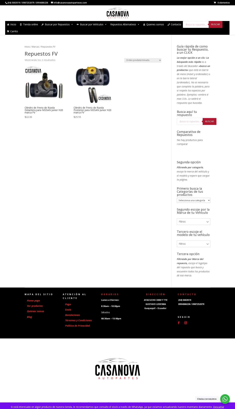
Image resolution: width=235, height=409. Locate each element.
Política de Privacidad (77, 325)
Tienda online (30, 24)
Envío (68, 309)
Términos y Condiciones (78, 320)
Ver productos (35, 305)
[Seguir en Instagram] (185, 323)
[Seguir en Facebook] (178, 323)
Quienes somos (155, 24)
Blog (29, 316)
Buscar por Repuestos (57, 24)
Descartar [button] (218, 406)
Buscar (215, 24)
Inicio (13, 24)
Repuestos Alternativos (123, 24)
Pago (68, 304)
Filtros (182, 221)
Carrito (14, 31)
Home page (33, 300)
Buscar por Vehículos (91, 24)
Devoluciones (72, 315)
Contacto (176, 24)
